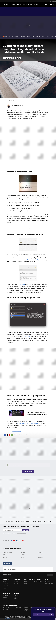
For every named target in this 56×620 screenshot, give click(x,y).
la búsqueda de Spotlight (33, 259)
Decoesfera (5, 597)
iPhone (43, 36)
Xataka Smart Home (6, 587)
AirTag (48, 36)
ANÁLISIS (36, 4)
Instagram (48, 5)
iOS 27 (35, 521)
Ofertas (22, 557)
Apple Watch (41, 554)
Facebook (13, 58)
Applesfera (5, 585)
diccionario (28, 434)
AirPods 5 (41, 521)
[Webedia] (53, 1)
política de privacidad (21, 533)
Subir (49, 574)
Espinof (25, 583)
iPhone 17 (23, 560)
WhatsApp (40, 557)
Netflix (28, 36)
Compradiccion (6, 599)
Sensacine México (28, 607)
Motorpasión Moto (49, 583)
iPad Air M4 (29, 521)
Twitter (53, 5)
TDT (33, 36)
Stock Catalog (16, 431)
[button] (17, 105)
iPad (52, 36)
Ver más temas (7, 563)
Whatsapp (23, 36)
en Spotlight (27, 336)
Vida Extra (16, 583)
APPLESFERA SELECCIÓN (23, 4)
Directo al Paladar (38, 581)
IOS (31, 4)
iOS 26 (39, 560)
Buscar (51, 569)
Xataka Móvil (5, 583)
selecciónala (21, 284)
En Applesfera (29, 410)
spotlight (35, 434)
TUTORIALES (13, 4)
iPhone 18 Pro (7, 36)
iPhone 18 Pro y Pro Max (20, 521)
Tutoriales (21, 434)
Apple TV (38, 36)
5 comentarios (8, 58)
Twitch (43, 5)
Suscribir (25, 530)
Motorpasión (47, 581)
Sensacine (26, 581)
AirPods (5, 554)
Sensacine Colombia (26, 610)
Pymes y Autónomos (16, 598)
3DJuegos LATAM (17, 607)
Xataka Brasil (5, 609)
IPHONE (6, 4)
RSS (20, 540)
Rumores (5, 557)
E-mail (20, 58)
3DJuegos (16, 581)
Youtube (51, 5)
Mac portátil (40, 552)
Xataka (4, 581)
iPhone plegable (15, 36)
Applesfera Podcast (7, 552)
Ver (29, 471)
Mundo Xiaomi (6, 590)
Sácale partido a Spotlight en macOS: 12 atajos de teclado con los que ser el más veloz (36, 414)
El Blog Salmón (17, 595)
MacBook (5, 560)
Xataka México (6, 607)
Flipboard (46, 5)
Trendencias (5, 595)
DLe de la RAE (21, 423)
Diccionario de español (33, 423)
